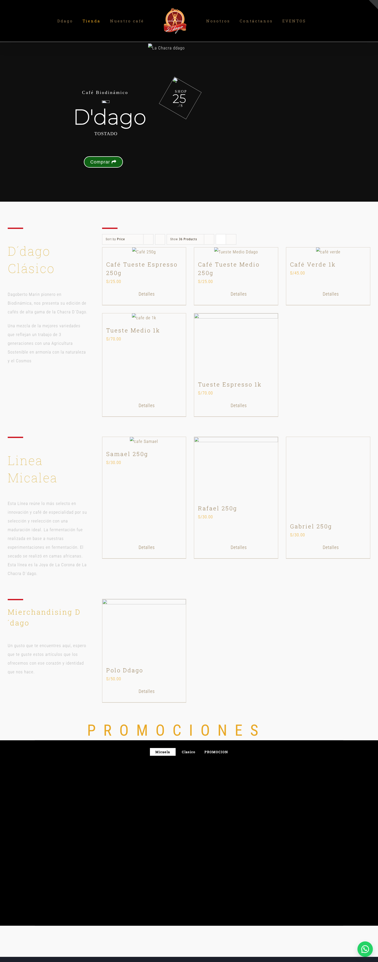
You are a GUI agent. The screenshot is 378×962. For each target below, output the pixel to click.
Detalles (147, 294)
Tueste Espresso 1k (230, 384)
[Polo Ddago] (144, 630)
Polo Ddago (124, 670)
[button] (365, 949)
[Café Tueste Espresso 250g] (144, 251)
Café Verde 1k (313, 264)
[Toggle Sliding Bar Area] (373, 4)
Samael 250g (127, 454)
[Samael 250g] (144, 441)
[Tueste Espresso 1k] (236, 344)
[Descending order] (160, 239)
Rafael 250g (217, 508)
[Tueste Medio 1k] (144, 317)
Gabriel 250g (311, 526)
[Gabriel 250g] (328, 477)
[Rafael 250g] (236, 468)
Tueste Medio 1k (133, 330)
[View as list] (231, 239)
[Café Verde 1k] (328, 251)
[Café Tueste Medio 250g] (236, 251)
